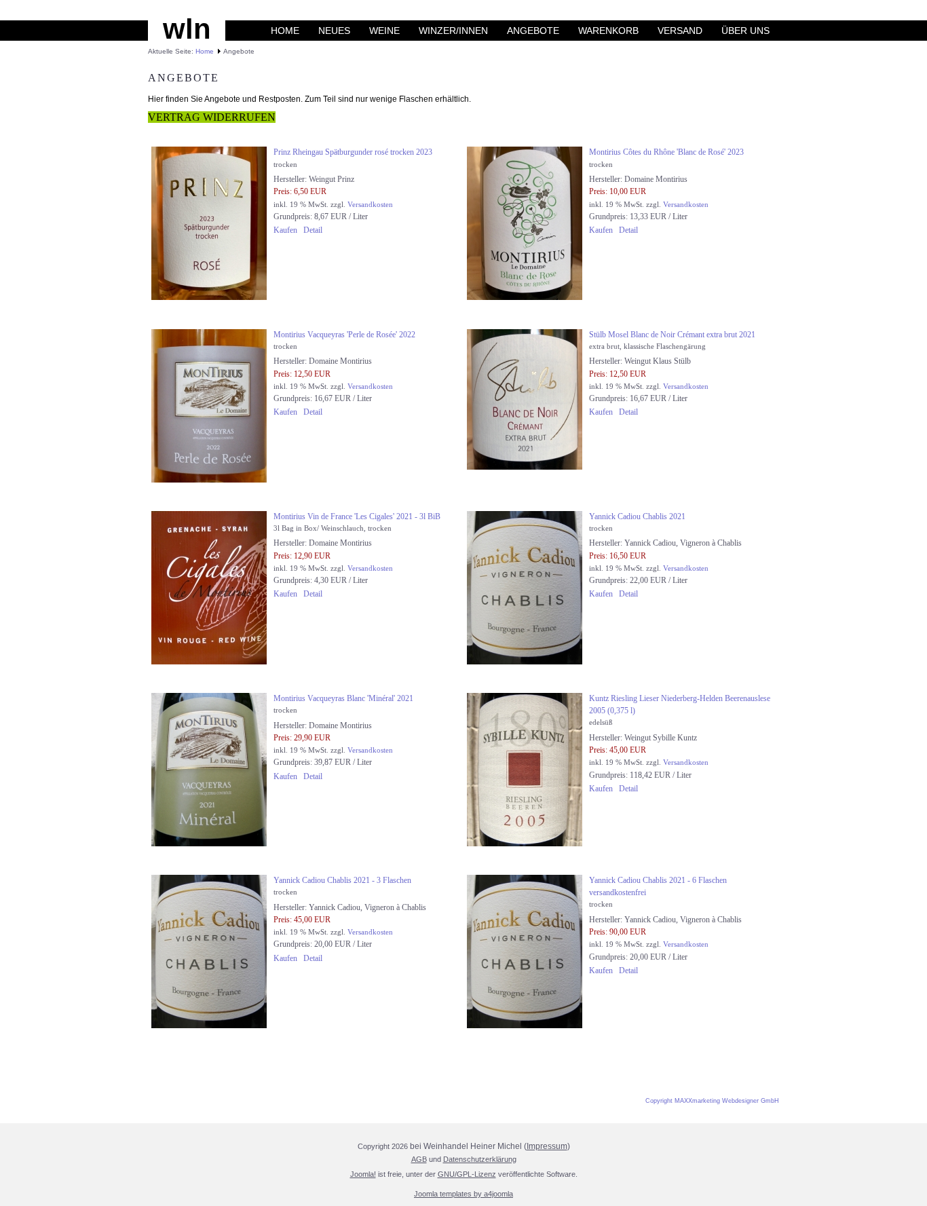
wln (187, 29)
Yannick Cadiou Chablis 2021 (637, 516)
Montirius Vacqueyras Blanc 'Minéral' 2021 (343, 698)
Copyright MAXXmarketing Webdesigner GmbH (712, 1100)
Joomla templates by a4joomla (463, 1194)
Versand (680, 30)
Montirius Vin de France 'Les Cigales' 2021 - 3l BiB (356, 516)
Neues (334, 30)
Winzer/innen (453, 30)
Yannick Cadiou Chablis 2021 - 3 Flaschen (342, 880)
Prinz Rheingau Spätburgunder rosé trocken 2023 (352, 152)
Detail (312, 230)
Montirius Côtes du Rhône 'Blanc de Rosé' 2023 (666, 152)
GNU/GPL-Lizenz (467, 1174)
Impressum (547, 1146)
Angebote (533, 30)
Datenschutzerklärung (479, 1159)
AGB (419, 1159)
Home (285, 30)
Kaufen (285, 230)
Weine (384, 30)
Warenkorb (608, 30)
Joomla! (363, 1174)
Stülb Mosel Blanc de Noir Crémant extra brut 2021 (672, 334)
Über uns (745, 30)
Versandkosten (370, 204)
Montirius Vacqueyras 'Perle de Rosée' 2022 (344, 334)
